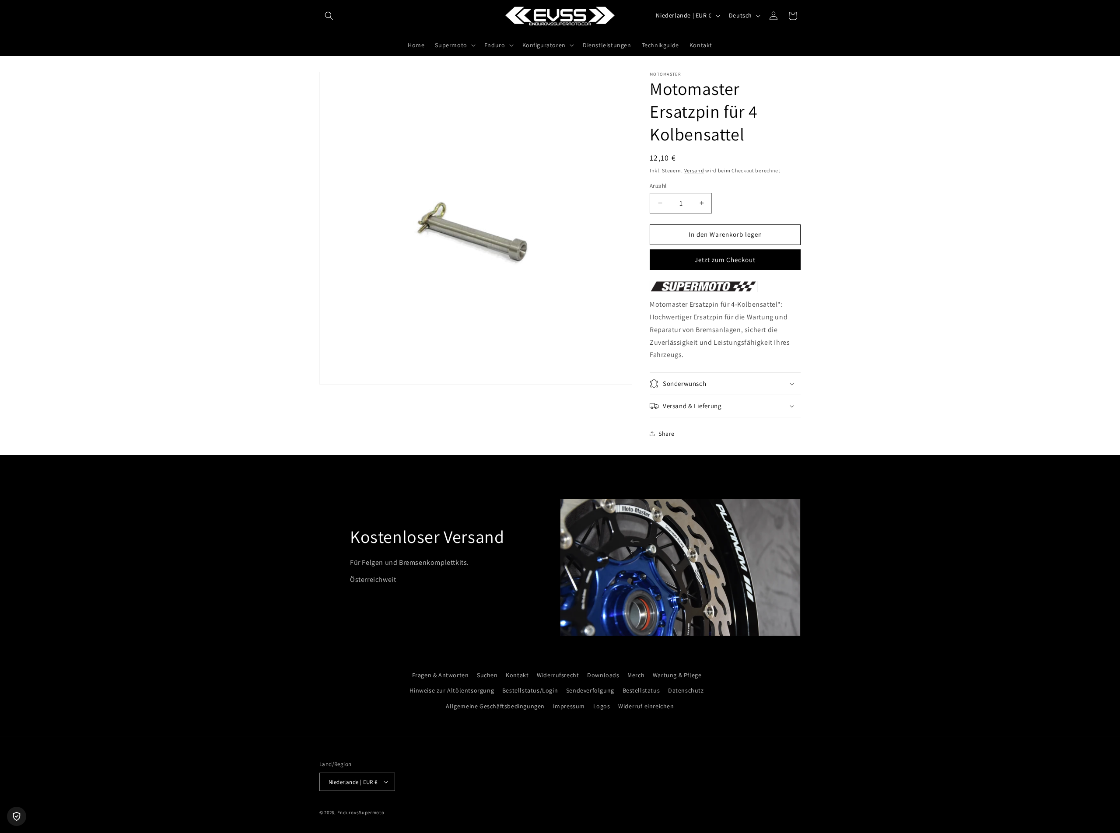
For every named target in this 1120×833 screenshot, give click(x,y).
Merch (635, 675)
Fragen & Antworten (440, 675)
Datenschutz (686, 690)
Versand (694, 170)
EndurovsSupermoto (361, 812)
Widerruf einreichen (646, 706)
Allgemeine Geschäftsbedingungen (495, 706)
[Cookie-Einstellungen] (16, 816)
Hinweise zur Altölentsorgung (452, 690)
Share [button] (666, 434)
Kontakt (517, 675)
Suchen (487, 675)
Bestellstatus (641, 690)
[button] (329, 15)
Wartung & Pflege (677, 675)
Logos (601, 706)
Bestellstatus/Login (530, 690)
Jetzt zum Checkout (725, 260)
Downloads (603, 675)
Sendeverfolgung (590, 690)
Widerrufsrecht (558, 675)
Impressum (569, 706)
